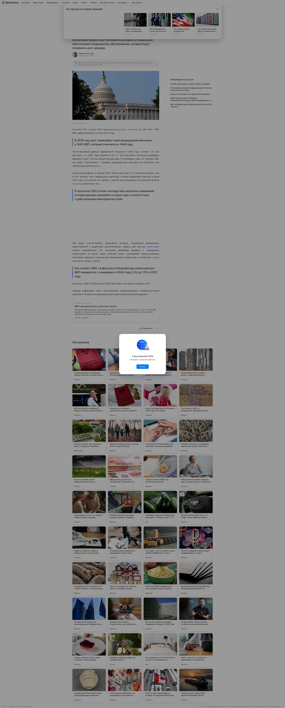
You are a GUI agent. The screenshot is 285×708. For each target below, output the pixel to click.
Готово (142, 367)
